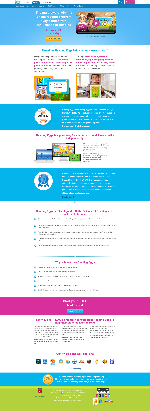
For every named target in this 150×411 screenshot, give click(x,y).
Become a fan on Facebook (103, 395)
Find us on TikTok (100, 395)
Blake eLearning (40, 391)
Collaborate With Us (67, 395)
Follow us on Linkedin (109, 395)
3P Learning (40, 396)
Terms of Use (78, 390)
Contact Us (57, 395)
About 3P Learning (67, 390)
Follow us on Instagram (97, 395)
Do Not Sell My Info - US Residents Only (67, 398)
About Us (58, 390)
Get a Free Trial (54, 38)
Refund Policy (81, 393)
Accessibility (77, 395)
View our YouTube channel (106, 395)
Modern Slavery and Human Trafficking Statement (67, 400)
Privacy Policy (54, 393)
